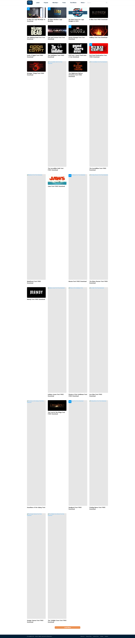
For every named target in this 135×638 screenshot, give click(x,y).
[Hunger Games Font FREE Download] (36, 566)
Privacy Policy (88, 636)
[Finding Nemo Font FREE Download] (98, 453)
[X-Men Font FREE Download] (98, 12)
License (101, 636)
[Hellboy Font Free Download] (98, 30)
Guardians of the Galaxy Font (36, 507)
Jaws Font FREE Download (56, 186)
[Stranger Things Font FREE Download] (36, 66)
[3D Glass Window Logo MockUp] (57, 12)
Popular (46, 2)
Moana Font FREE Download (77, 281)
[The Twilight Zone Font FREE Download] (57, 566)
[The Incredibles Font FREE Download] (98, 114)
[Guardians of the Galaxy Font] (36, 453)
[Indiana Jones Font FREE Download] (57, 340)
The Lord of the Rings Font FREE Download (56, 413)
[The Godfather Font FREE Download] (57, 48)
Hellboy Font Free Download (98, 37)
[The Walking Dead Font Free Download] (36, 30)
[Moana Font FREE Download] (78, 227)
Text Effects (73, 2)
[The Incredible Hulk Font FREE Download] (57, 114)
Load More (67, 627)
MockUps (55, 2)
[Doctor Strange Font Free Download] (78, 30)
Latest (37, 2)
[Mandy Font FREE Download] (36, 292)
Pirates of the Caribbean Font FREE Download (78, 395)
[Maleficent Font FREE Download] (36, 227)
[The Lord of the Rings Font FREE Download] (57, 405)
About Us (82, 636)
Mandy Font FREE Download (36, 299)
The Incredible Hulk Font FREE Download (55, 169)
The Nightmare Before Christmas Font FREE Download (76, 75)
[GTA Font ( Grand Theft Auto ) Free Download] (78, 48)
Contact (106, 636)
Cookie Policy (96, 636)
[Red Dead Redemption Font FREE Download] (98, 48)
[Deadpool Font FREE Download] (78, 453)
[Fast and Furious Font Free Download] (57, 30)
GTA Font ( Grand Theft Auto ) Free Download (77, 56)
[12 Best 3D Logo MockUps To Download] (36, 12)
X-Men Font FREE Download (98, 19)
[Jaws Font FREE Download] (57, 179)
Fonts (64, 2)
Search (106, 2)
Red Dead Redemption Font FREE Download (98, 56)
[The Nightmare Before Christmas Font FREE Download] (78, 66)
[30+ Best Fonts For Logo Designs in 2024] (78, 12)
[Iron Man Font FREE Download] (98, 340)
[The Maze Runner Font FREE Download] (98, 227)
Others (82, 2)
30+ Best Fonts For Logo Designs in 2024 (76, 20)
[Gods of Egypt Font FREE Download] (36, 48)
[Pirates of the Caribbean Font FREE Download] (78, 340)
